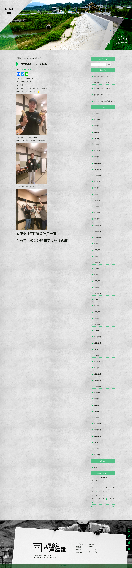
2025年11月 (97, 169)
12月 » (113, 506)
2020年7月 (97, 454)
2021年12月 (97, 374)
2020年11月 (97, 430)
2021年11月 (97, 380)
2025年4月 (97, 213)
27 (106, 499)
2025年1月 (97, 219)
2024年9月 (97, 244)
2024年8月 (97, 250)
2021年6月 (97, 399)
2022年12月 (97, 337)
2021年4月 (97, 411)
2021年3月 (97, 417)
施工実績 (91, 544)
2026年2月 (97, 150)
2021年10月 (97, 386)
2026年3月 (97, 144)
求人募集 (91, 547)
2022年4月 (97, 355)
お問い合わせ (92, 549)
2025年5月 (97, 206)
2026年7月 (97, 119)
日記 (95, 467)
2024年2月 (97, 281)
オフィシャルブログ (94, 552)
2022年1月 (97, 368)
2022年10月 (97, 343)
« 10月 (93, 506)
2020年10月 (97, 436)
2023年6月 (97, 312)
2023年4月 (97, 324)
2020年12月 (97, 423)
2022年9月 (97, 349)
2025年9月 (97, 182)
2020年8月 (97, 448)
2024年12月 (97, 225)
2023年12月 (97, 293)
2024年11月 (97, 231)
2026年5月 (97, 132)
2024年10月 (97, 237)
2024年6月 (97, 262)
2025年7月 (97, 194)
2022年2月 (97, 361)
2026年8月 (97, 113)
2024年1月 (97, 287)
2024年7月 (97, 256)
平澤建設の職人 (98, 95)
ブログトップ (103, 59)
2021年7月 (97, 392)
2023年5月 (97, 318)
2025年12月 (97, 163)
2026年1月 (97, 157)
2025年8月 (97, 188)
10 (96, 491)
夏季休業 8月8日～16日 (101, 82)
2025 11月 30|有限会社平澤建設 (123, 1)
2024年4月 (97, 268)
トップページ (79, 544)
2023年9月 (97, 299)
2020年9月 (97, 442)
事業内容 (78, 549)
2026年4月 (97, 138)
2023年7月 (97, 306)
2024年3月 (97, 275)
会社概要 (78, 547)
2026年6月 (97, 126)
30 (92, 502)
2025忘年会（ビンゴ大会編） (34, 64)
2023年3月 (97, 330)
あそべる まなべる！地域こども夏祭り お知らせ (105, 88)
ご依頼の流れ (79, 552)
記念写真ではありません (101, 76)
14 (110, 491)
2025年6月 (97, 200)
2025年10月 (97, 175)
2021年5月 (97, 405)
